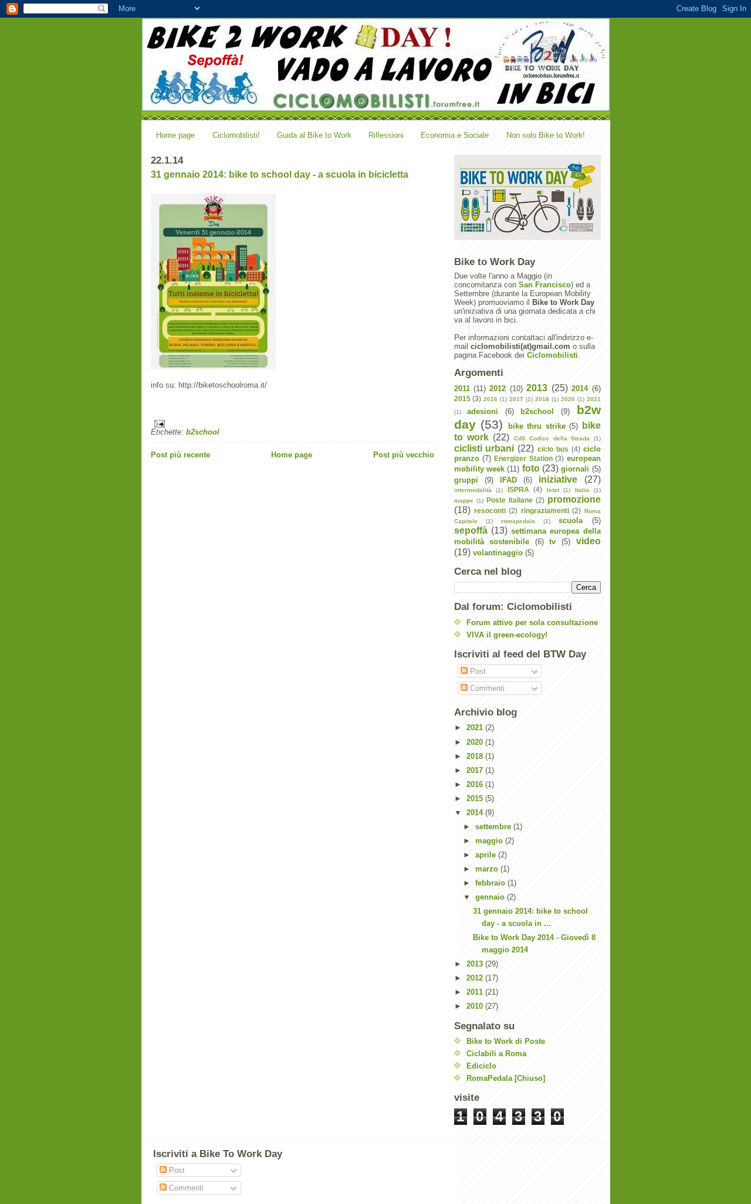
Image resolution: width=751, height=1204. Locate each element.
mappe (463, 500)
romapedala (518, 521)
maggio (490, 840)
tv (552, 541)
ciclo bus (553, 449)
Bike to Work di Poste (505, 1041)
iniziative (558, 479)
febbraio (491, 883)
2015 (462, 398)
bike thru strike (537, 426)
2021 (594, 399)
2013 (536, 388)
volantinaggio (498, 552)
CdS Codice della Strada (552, 438)
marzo (487, 868)
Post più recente (180, 454)
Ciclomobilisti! (236, 135)
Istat (553, 490)
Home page (175, 135)
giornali (575, 468)
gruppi (466, 480)
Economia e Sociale (455, 135)
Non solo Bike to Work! (545, 135)
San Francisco (545, 284)
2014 (579, 388)
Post (477, 671)
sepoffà (471, 530)
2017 (516, 399)
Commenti (486, 688)
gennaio (491, 897)
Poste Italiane (509, 500)
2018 (542, 399)
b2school (202, 432)
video (588, 541)
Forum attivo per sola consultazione (532, 622)
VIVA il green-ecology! (506, 634)
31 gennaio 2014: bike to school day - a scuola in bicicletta (279, 174)
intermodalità (473, 490)
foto (531, 468)
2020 (568, 399)
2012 (497, 388)
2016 (490, 399)
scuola (571, 520)
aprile (486, 854)
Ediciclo (481, 1065)
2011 (462, 388)
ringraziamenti (545, 510)
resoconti (490, 510)
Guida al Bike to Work (314, 135)
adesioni (482, 411)
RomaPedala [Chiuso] (505, 1078)
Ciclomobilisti (552, 355)
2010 (475, 1006)
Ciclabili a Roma (496, 1053)
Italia (582, 490)
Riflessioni (386, 135)
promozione (574, 499)
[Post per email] (292, 424)
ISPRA (518, 489)
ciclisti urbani (484, 448)
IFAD (508, 480)
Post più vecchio (403, 454)
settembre (494, 826)
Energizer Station (523, 458)
